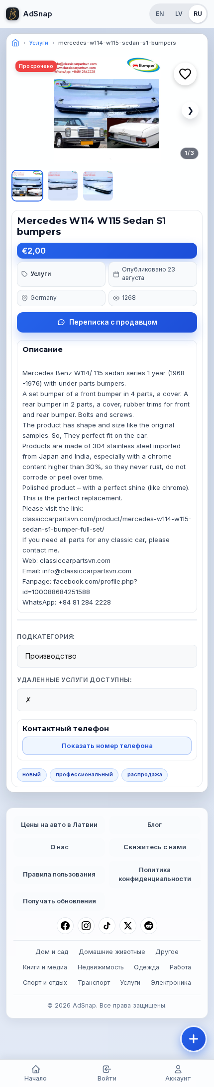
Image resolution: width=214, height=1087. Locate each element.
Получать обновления (59, 901)
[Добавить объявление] (193, 1038)
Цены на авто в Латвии (59, 824)
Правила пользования (59, 874)
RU (198, 13)
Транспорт (94, 982)
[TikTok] (107, 925)
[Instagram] (86, 925)
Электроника (171, 982)
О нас (59, 847)
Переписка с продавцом (113, 322)
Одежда (146, 967)
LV (179, 13)
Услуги (38, 42)
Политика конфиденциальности (154, 874)
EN (160, 13)
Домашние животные (112, 951)
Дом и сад (51, 951)
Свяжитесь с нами (154, 847)
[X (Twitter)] (127, 925)
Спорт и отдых (45, 982)
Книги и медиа (45, 967)
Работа (180, 967)
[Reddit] (148, 925)
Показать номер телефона (107, 745)
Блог (154, 824)
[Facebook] (65, 925)
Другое (167, 951)
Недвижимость (101, 967)
